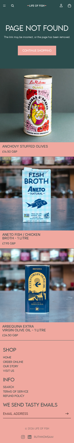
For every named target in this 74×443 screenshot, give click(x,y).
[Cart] (69, 6)
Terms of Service (15, 391)
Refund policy (13, 396)
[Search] (12, 6)
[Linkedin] (29, 437)
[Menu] (4, 5)
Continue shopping (37, 50)
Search (8, 387)
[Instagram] (23, 437)
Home (7, 357)
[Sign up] (67, 414)
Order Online (13, 361)
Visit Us (8, 370)
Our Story (10, 366)
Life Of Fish (42, 428)
